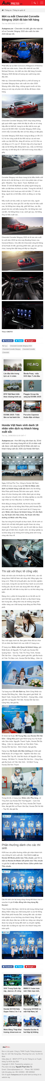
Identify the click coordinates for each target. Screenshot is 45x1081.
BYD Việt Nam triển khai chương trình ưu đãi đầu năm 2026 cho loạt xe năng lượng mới (12, 395)
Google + (31, 341)
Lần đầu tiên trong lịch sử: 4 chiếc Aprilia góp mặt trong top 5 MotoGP (12, 374)
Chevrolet (6, 352)
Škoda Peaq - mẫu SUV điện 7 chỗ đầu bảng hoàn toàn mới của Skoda (32, 374)
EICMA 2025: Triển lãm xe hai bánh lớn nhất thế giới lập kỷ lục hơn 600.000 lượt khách (12, 416)
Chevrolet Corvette (29, 349)
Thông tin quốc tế (19, 10)
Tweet (20, 341)
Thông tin (8, 10)
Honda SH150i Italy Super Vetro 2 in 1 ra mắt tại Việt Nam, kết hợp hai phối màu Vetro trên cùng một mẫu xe (12, 1010)
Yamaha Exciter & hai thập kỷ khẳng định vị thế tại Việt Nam (31, 1031)
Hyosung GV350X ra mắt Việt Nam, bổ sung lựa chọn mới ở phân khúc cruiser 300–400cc (32, 1010)
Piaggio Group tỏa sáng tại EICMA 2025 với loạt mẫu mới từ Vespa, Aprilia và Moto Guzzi (32, 395)
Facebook (8, 341)
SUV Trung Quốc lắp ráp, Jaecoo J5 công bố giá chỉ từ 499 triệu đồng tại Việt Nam (12, 989)
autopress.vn (28, 1064)
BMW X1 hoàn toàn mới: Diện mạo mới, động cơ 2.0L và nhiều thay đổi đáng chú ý (32, 989)
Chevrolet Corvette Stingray (12, 349)
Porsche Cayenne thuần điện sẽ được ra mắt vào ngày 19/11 (32, 416)
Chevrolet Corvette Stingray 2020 (21, 346)
